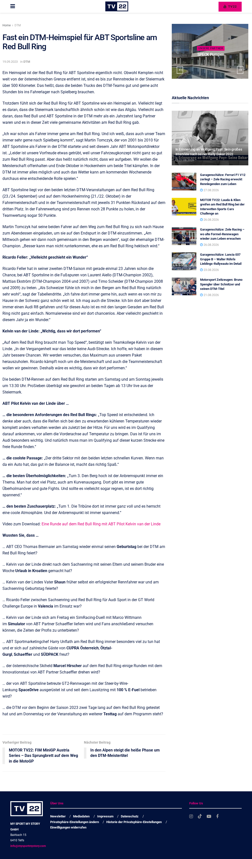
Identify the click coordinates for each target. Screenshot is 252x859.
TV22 (232, 6)
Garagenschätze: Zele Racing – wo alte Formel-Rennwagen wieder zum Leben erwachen (222, 234)
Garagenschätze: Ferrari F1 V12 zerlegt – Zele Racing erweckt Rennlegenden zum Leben (222, 179)
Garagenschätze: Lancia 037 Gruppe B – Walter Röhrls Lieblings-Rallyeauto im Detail (220, 259)
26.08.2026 (211, 219)
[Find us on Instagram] (191, 816)
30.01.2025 (212, 63)
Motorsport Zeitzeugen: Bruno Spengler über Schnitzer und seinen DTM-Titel (221, 284)
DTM (18, 25)
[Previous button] (180, 70)
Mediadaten (81, 816)
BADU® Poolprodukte (210, 54)
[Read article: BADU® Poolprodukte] (210, 51)
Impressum (105, 816)
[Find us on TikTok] (200, 816)
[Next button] (240, 70)
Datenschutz (130, 816)
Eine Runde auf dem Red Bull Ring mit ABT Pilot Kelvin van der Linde (101, 524)
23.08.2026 (211, 270)
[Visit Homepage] (116, 6)
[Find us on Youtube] (209, 816)
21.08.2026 (211, 295)
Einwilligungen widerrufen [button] (68, 827)
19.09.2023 (10, 61)
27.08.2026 (186, 160)
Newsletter (58, 816)
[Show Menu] (12, 6)
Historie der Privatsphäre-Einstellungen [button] (134, 822)
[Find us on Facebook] (217, 816)
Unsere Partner (210, 48)
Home (6, 25)
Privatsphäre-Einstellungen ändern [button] (74, 822)
